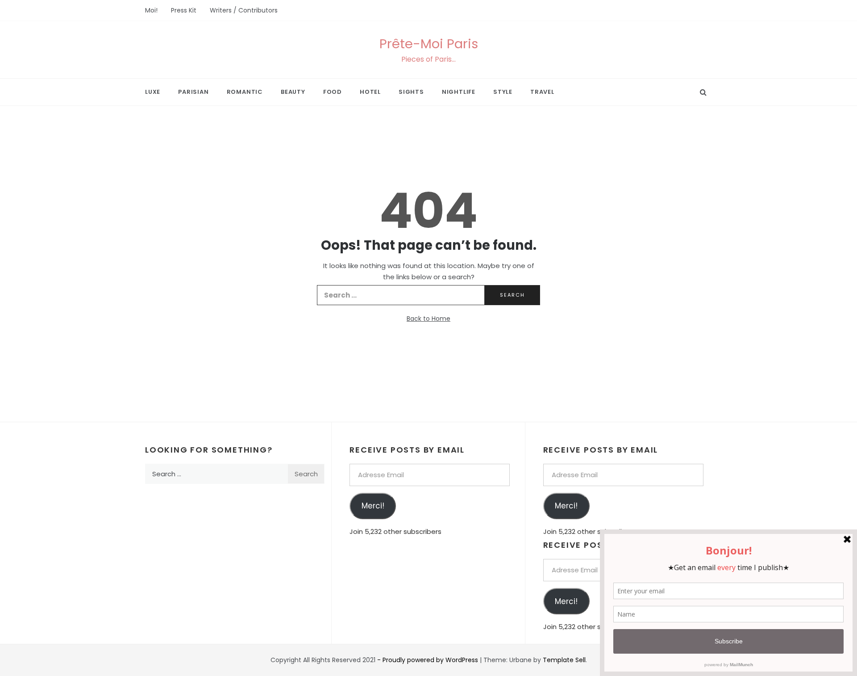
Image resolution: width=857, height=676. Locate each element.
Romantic (245, 92)
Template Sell (564, 659)
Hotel (370, 92)
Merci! (373, 505)
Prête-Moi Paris (428, 44)
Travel (542, 92)
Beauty (293, 92)
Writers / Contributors (244, 10)
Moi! (151, 10)
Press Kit (183, 10)
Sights (411, 92)
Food (332, 92)
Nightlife (458, 92)
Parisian (193, 92)
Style (502, 92)
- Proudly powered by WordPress (428, 659)
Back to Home (428, 318)
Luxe (152, 92)
